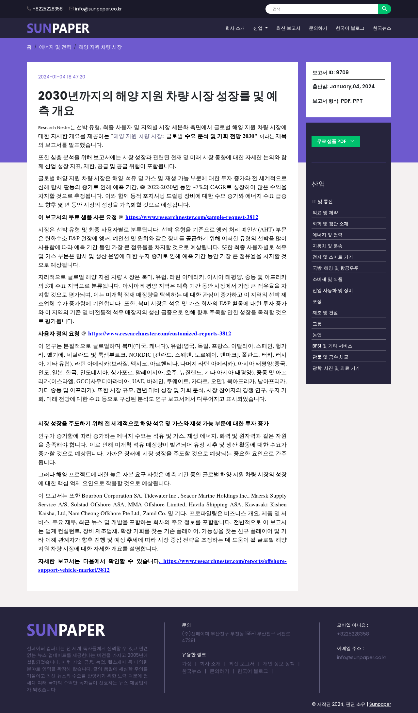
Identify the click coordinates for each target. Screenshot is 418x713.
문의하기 (318, 28)
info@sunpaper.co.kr (98, 9)
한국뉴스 (382, 28)
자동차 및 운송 (328, 245)
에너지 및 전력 (55, 46)
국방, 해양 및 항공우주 (336, 267)
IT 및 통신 (323, 201)
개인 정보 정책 (279, 663)
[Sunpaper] (58, 28)
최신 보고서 (288, 28)
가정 (187, 663)
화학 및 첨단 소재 (330, 223)
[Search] (384, 9)
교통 (317, 323)
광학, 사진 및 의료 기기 (336, 368)
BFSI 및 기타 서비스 (332, 345)
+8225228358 (48, 9)
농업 (317, 334)
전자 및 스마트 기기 (333, 256)
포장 (317, 301)
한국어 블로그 (350, 28)
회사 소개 (235, 28)
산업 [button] (258, 28)
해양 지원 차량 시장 (137, 136)
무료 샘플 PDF (332, 141)
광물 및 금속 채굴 (330, 356)
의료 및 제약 (325, 212)
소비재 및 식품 (328, 279)
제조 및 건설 (325, 312)
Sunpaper (380, 704)
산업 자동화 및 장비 (333, 290)
